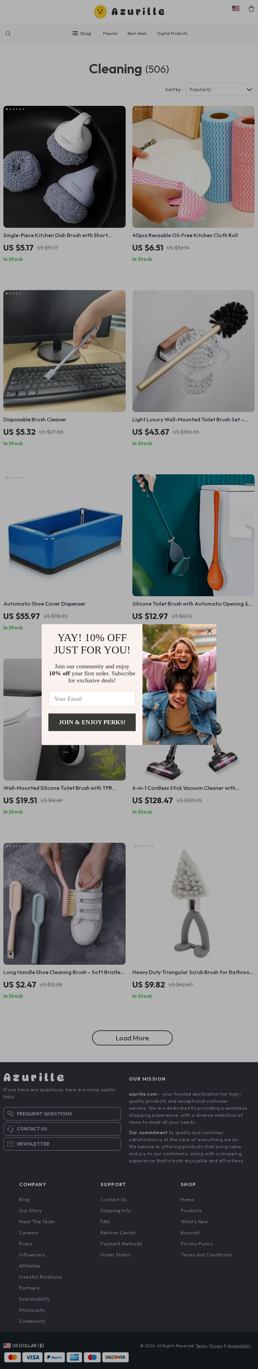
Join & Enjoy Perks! (92, 722)
